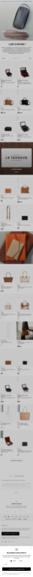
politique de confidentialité (13, 574)
